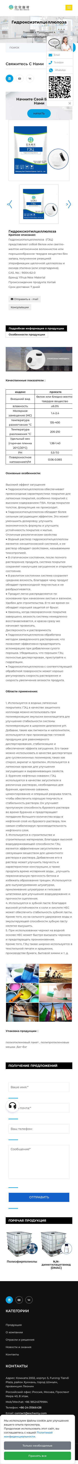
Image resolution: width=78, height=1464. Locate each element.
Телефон (59, 62)
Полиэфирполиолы (22, 1261)
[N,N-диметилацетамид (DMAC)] (56, 1243)
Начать (39, 113)
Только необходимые (37, 1445)
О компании (14, 1332)
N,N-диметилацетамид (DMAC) (56, 1265)
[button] (69, 7)
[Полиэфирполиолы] (22, 1243)
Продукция (45, 32)
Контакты (12, 1354)
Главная (28, 32)
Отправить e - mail (25, 299)
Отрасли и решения (20, 1339)
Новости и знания (18, 1347)
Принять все (37, 1456)
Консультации (20, 307)
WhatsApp (60, 70)
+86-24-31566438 (30, 1407)
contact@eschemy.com (31, 1413)
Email (57, 55)
